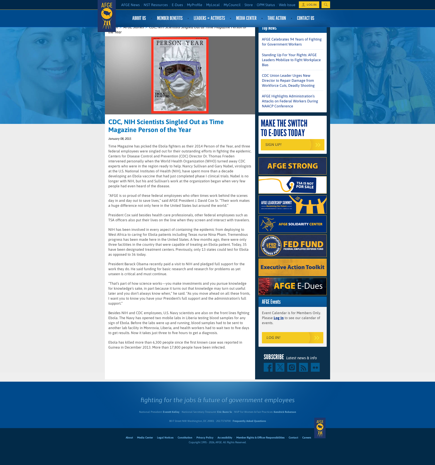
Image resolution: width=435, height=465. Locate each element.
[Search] (325, 4)
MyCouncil (232, 5)
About (129, 437)
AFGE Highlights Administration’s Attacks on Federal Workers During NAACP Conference (290, 101)
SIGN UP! (273, 144)
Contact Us (305, 18)
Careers (306, 437)
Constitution (185, 437)
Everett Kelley (171, 412)
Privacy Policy (204, 437)
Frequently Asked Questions (249, 421)
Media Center (246, 18)
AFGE (320, 428)
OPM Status (266, 5)
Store (248, 5)
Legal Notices (165, 437)
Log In (279, 318)
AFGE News (130, 5)
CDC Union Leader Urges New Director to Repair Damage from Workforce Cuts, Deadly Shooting (288, 80)
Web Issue (287, 5)
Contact (293, 437)
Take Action (277, 18)
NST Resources (156, 5)
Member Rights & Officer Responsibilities (260, 437)
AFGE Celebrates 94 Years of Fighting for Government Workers (292, 41)
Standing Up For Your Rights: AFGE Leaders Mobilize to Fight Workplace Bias (291, 60)
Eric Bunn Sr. (224, 412)
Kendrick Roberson (285, 412)
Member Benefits (170, 18)
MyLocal (213, 5)
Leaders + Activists (209, 18)
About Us (139, 18)
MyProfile (194, 5)
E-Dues (177, 5)
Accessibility (225, 437)
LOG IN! (273, 337)
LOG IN (312, 5)
